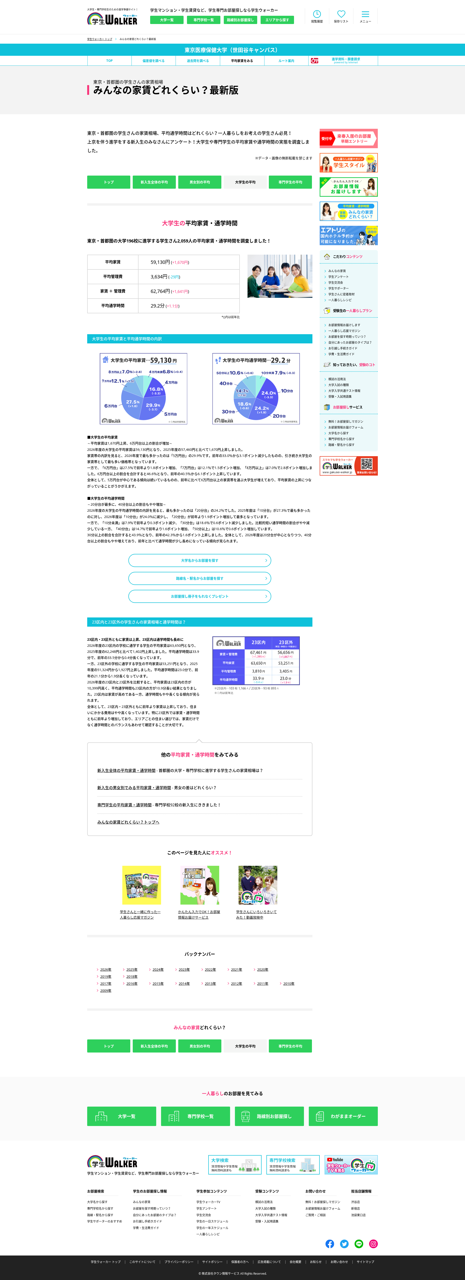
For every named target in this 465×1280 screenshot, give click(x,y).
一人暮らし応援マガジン (344, 331)
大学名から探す (338, 433)
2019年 (105, 976)
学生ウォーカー (112, 1161)
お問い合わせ (339, 1262)
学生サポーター (338, 288)
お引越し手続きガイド (342, 348)
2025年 (132, 969)
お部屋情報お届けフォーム (345, 427)
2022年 (210, 969)
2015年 (158, 983)
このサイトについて (142, 1262)
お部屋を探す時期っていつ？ (347, 336)
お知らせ (316, 1262)
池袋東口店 (358, 1215)
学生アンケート (338, 276)
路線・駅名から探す (341, 445)
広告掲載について (269, 1262)
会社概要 (295, 1262)
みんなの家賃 (337, 271)
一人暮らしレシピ (340, 300)
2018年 (132, 976)
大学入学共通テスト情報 (344, 390)
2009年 (105, 990)
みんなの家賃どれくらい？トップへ (128, 822)
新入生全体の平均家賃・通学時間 (126, 770)
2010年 (288, 983)
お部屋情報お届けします (344, 325)
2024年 (158, 969)
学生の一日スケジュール (212, 1221)
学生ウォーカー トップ (99, 39)
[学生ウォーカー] (112, 18)
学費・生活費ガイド (341, 354)
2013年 (210, 983)
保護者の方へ (240, 1262)
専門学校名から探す (341, 439)
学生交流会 (335, 282)
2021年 (236, 969)
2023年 (184, 969)
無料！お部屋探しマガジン (345, 421)
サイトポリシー (212, 1262)
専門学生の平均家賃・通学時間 (124, 805)
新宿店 (355, 1209)
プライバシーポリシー (179, 1262)
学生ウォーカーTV (208, 1202)
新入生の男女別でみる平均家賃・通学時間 (134, 787)
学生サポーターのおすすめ (104, 1221)
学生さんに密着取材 (341, 294)
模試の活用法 (337, 379)
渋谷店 (355, 1202)
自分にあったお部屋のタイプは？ (350, 342)
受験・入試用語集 (340, 396)
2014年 (184, 983)
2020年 (262, 969)
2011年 (262, 983)
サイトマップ (365, 1262)
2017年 (105, 983)
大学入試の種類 (338, 385)
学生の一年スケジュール (212, 1228)
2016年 (132, 983)
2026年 (105, 969)
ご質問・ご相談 (315, 1215)
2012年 (236, 983)
